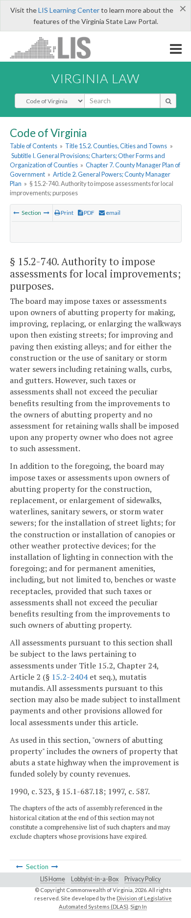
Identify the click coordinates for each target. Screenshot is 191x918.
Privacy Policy (142, 879)
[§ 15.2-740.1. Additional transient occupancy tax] (46, 212)
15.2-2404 (69, 676)
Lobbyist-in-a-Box (95, 879)
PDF (89, 212)
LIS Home (52, 879)
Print (66, 212)
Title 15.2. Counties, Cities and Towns (116, 146)
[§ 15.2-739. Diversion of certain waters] (16, 212)
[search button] (168, 100)
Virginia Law (95, 78)
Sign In (138, 906)
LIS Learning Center (68, 10)
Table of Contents (33, 146)
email (112, 212)
